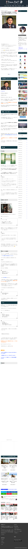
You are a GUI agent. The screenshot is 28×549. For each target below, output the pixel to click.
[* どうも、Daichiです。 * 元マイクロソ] (25, 109)
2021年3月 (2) (20, 140)
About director (2, 534)
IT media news (3, 91)
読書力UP (8, 5)
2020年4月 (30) (20, 156)
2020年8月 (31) (20, 148)
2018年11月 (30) (20, 191)
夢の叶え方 (13, 489)
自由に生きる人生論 (19, 5)
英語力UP (16, 5)
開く (9, 74)
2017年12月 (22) (20, 213)
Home (2, 544)
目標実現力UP (13, 5)
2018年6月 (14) (20, 201)
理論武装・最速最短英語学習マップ (17, 529)
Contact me (2, 539)
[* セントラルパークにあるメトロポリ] (20, 109)
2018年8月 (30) (20, 197)
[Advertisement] (9, 36)
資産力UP (10, 5)
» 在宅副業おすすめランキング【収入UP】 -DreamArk (8, 355)
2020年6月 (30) (20, 152)
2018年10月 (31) (20, 193)
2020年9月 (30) (20, 146)
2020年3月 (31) (20, 158)
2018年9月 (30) (20, 195)
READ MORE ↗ (4, 484)
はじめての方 (5, 5)
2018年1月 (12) (20, 211)
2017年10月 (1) (20, 215)
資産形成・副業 (6, 489)
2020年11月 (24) (20, 142)
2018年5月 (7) (20, 203)
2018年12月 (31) (20, 189)
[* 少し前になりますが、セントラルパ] (25, 114)
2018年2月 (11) (20, 209)
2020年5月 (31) (20, 154)
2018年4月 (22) (20, 205)
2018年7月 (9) (20, 199)
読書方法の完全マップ (4, 465)
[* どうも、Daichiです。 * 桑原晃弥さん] (20, 114)
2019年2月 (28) (20, 185)
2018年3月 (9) (20, 207)
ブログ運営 (23, 5)
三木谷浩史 (10, 489)
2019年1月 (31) (20, 187)
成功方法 (2, 489)
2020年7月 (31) (20, 150)
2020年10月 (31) (20, 144)
